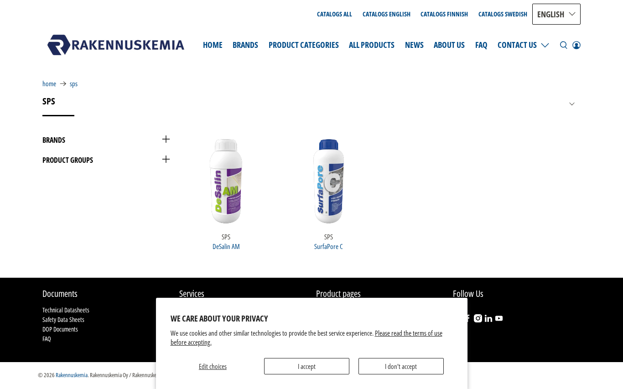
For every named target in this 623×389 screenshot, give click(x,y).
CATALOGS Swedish (502, 14)
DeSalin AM (226, 246)
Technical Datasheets (65, 310)
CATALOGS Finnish (444, 14)
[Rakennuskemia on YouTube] (499, 320)
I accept (307, 366)
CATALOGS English (386, 14)
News (414, 44)
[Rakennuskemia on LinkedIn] (488, 320)
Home (213, 44)
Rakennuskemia (72, 375)
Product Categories (304, 44)
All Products (372, 44)
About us (449, 44)
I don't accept (401, 366)
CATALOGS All (334, 14)
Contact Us (517, 44)
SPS (74, 83)
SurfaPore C (328, 246)
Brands (245, 44)
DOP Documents (60, 329)
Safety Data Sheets (63, 319)
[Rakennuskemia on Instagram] (478, 320)
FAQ (481, 44)
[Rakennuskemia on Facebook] (467, 320)
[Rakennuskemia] (115, 45)
